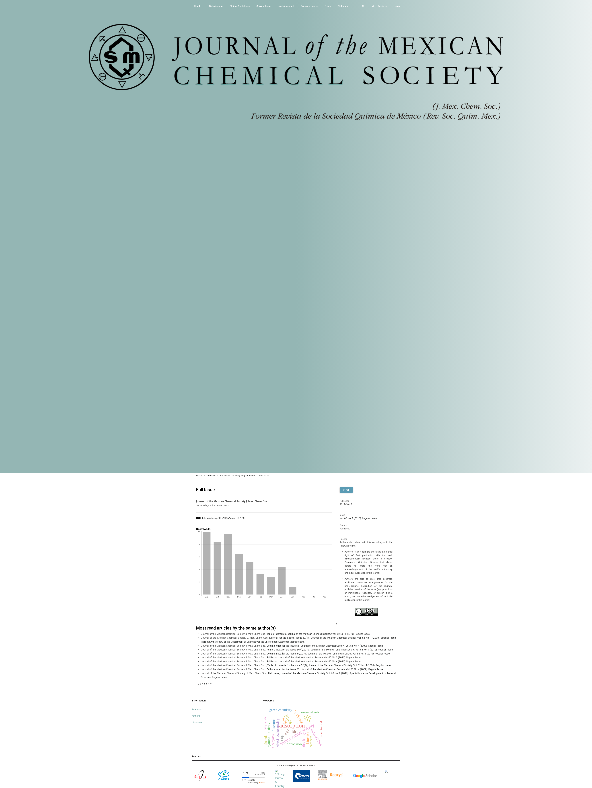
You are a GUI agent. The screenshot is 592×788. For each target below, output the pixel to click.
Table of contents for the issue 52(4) (287, 665)
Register (382, 6)
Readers (196, 709)
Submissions (216, 6)
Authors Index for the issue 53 (283, 669)
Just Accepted (286, 6)
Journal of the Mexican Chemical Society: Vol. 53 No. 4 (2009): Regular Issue (342, 645)
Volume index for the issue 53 (283, 645)
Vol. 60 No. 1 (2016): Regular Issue (237, 475)
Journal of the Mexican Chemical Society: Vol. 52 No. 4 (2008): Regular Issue (349, 665)
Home (199, 475)
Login (397, 6)
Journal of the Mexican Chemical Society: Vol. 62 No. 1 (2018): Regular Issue (329, 633)
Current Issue (263, 6)
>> (211, 683)
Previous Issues (309, 6)
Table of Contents (276, 633)
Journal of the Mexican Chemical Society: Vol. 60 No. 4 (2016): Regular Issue (320, 661)
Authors (196, 715)
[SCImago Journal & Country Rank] (280, 780)
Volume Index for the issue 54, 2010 (286, 653)
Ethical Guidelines (240, 6)
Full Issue (272, 657)
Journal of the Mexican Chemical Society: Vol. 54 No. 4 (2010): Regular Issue (352, 649)
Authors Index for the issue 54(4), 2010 (288, 649)
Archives (211, 475)
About (197, 6)
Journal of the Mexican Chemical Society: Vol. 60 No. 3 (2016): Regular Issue (320, 657)
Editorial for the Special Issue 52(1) (289, 637)
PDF (347, 490)
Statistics (343, 6)
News (328, 6)
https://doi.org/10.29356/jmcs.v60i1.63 (223, 518)
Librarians (197, 722)
